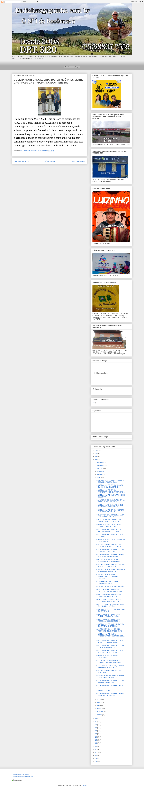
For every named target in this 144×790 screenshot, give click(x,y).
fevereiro (100, 711)
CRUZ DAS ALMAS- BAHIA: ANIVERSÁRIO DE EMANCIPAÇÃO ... (110, 491)
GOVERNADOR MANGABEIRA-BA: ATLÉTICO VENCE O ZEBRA (109, 531)
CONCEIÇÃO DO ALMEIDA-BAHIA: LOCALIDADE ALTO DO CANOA (109, 545)
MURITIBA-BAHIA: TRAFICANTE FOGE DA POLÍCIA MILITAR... (110, 605)
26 (96, 450)
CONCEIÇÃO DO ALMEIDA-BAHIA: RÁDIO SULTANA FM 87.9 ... (109, 615)
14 (96, 743)
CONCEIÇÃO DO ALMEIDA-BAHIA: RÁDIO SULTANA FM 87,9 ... (109, 595)
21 (96, 721)
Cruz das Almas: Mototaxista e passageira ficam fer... (107, 582)
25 (96, 453)
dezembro (101, 462)
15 (96, 740)
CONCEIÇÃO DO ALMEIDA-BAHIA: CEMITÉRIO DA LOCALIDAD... (109, 521)
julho (99, 477)
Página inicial (50, 161)
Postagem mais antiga (77, 161)
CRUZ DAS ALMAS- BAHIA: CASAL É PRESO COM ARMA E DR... (109, 526)
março (99, 708)
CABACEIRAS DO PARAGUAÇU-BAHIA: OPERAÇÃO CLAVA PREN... (110, 501)
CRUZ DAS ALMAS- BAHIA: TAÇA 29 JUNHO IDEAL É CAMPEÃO (109, 486)
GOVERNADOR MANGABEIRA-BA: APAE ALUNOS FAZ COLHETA (109, 600)
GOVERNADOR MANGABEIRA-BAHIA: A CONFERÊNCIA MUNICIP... (110, 642)
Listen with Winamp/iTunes (20, 774)
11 (96, 752)
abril (98, 705)
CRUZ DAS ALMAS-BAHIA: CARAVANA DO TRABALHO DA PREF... (110, 625)
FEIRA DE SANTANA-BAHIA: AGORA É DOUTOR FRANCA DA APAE (110, 676)
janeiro (99, 715)
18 (96, 731)
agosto (99, 474)
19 (96, 728)
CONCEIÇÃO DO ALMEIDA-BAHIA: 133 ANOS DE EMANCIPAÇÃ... (110, 565)
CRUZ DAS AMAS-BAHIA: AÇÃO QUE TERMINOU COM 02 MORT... (109, 506)
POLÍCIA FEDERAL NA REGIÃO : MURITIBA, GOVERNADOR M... (108, 560)
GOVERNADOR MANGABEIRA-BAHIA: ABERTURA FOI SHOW (110, 694)
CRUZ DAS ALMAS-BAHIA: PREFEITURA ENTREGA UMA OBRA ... (110, 636)
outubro (100, 468)
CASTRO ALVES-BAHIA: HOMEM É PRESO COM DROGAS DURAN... (109, 661)
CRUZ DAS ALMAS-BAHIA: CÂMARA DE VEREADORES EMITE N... (110, 570)
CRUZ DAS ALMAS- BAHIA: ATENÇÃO (110, 586)
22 (96, 718)
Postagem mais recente (22, 161)
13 (96, 746)
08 (96, 761)
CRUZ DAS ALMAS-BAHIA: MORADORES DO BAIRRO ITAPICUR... (107, 576)
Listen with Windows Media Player (22, 776)
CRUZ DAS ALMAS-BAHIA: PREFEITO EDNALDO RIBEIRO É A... (110, 481)
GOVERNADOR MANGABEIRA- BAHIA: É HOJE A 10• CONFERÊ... (110, 647)
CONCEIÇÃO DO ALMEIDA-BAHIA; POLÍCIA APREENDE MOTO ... (109, 620)
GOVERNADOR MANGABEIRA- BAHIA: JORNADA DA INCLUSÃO (110, 550)
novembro (101, 465)
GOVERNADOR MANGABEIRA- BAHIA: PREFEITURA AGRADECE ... (110, 681)
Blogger (83, 785)
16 (96, 737)
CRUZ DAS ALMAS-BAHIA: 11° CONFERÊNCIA (107, 657)
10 (96, 755)
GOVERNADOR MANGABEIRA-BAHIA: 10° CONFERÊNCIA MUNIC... (110, 652)
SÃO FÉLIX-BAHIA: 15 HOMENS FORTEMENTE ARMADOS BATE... (109, 630)
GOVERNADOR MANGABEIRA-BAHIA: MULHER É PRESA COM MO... (110, 555)
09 (96, 758)
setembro (100, 471)
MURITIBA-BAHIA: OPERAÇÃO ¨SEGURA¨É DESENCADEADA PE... (110, 590)
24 (96, 456)
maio (99, 702)
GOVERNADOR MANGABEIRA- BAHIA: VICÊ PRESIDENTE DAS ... (110, 516)
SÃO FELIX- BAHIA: (103, 690)
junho (99, 699)
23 (96, 459)
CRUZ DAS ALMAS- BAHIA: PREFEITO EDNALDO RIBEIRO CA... (110, 511)
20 (96, 725)
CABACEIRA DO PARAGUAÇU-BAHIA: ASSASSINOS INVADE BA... (110, 666)
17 (96, 734)
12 (96, 749)
